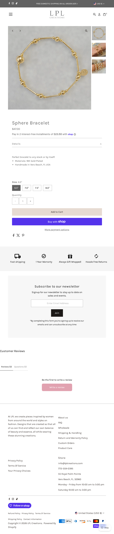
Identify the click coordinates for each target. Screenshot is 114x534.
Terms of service (42, 513)
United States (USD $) (90, 513)
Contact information (32, 519)
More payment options (57, 229)
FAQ (60, 422)
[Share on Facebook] (14, 236)
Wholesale (63, 427)
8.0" (47, 187)
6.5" (16, 187)
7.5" (37, 187)
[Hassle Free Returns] (96, 257)
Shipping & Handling (69, 432)
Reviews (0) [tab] (6, 366)
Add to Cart (57, 211)
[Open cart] (104, 14)
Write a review (57, 387)
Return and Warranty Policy (73, 438)
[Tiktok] (16, 3)
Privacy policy (28, 513)
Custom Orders (66, 443)
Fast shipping (17, 261)
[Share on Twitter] (18, 236)
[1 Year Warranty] (44, 257)
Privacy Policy (15, 460)
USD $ (99, 4)
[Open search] (94, 14)
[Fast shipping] (18, 257)
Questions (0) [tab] (20, 366)
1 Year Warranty (44, 261)
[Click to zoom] (86, 31)
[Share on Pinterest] (23, 236)
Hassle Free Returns (96, 261)
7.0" (27, 187)
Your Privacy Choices (19, 470)
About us (63, 417)
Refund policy (14, 513)
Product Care (65, 448)
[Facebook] (9, 3)
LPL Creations (34, 523)
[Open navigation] (10, 14)
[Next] (20, 30)
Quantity (16, 195)
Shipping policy (15, 519)
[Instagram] (13, 3)
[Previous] (13, 30)
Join (57, 312)
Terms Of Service (17, 465)
